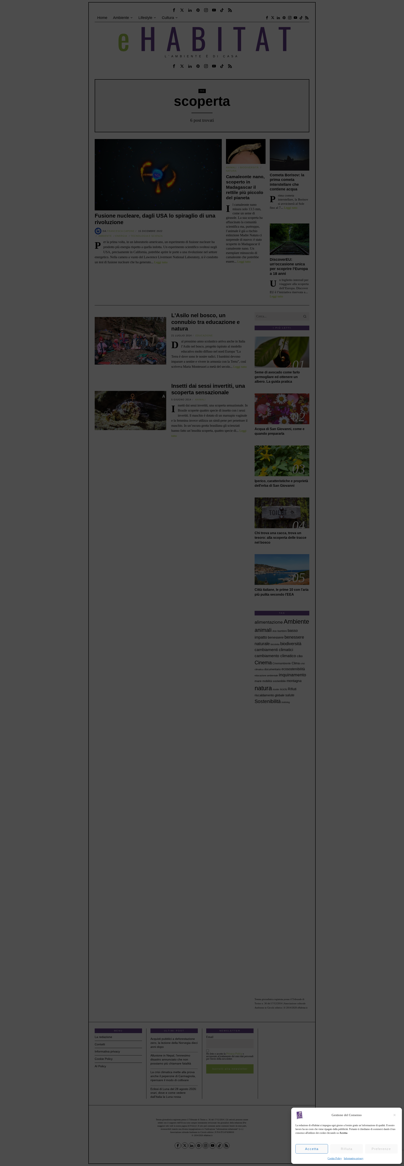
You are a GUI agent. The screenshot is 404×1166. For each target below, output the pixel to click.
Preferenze (381, 1149)
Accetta (312, 1149)
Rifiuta (346, 1149)
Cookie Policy (335, 1158)
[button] (395, 1115)
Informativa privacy (353, 1158)
